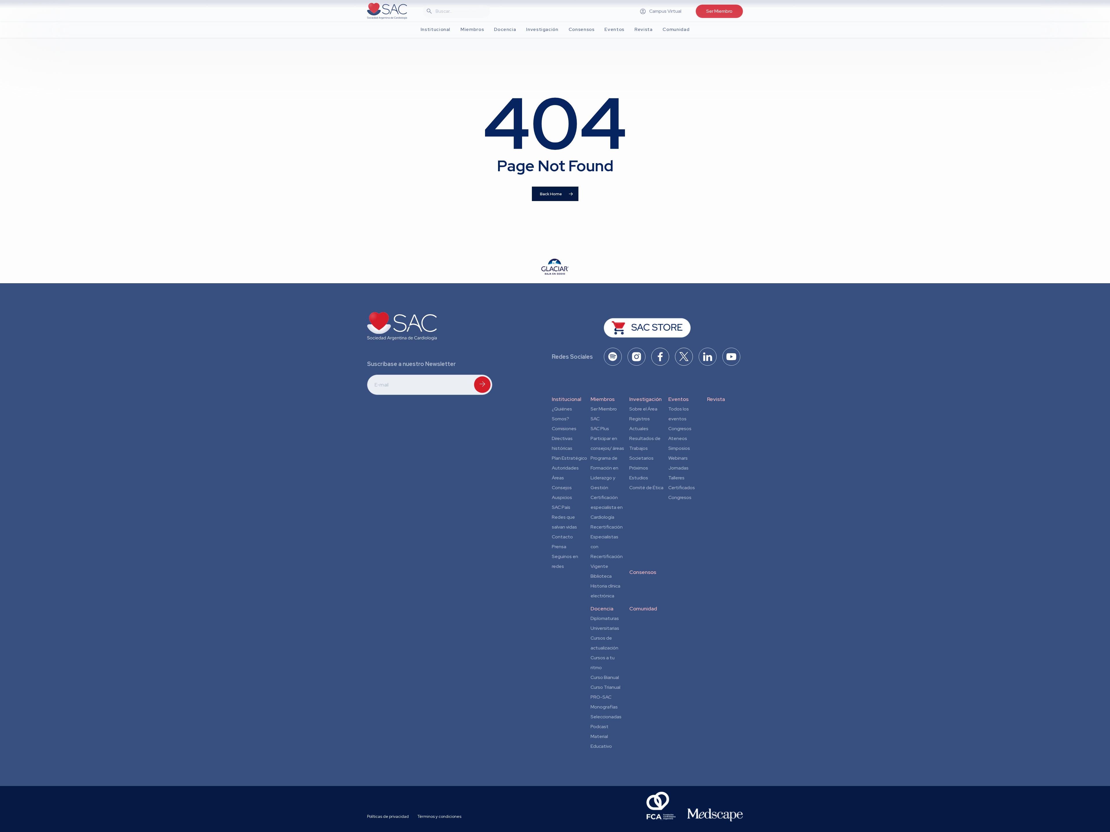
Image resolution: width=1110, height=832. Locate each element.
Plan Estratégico (569, 458)
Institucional (566, 399)
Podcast (599, 727)
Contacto (562, 537)
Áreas (558, 478)
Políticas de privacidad (388, 816)
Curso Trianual (605, 687)
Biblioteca (601, 576)
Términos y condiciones (439, 816)
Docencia (602, 608)
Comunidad (643, 608)
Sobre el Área (643, 409)
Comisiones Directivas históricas (564, 438)
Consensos (642, 572)
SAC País (561, 507)
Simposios (679, 448)
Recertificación (607, 527)
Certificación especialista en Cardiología (607, 507)
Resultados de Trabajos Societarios (645, 448)
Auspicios (562, 497)
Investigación (645, 399)
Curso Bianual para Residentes (605, 678)
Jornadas (678, 468)
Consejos (562, 488)
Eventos (678, 399)
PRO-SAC (601, 697)
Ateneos (677, 438)
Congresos (679, 429)
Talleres (676, 478)
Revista (716, 399)
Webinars (678, 458)
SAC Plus (600, 429)
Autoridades (565, 468)
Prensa (559, 547)
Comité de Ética (646, 488)
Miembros (603, 399)
